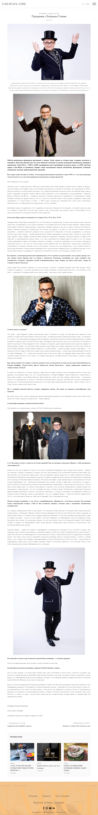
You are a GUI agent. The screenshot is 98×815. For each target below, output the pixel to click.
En (87, 4)
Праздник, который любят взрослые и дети (77, 726)
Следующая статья (81, 723)
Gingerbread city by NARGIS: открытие (19, 726)
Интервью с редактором (49, 14)
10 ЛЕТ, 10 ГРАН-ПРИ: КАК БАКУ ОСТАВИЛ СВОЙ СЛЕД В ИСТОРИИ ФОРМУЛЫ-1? (21, 768)
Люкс (12, 763)
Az (83, 4)
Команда (33, 795)
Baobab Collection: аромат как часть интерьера (48, 767)
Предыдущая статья (17, 723)
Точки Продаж (62, 795)
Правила (46, 795)
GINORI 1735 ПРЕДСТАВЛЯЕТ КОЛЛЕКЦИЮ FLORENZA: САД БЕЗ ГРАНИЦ (75, 768)
